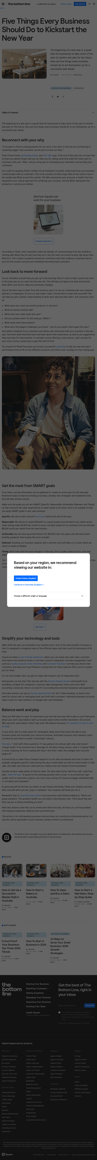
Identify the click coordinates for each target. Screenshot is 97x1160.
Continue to (29, 584)
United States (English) (26, 578)
